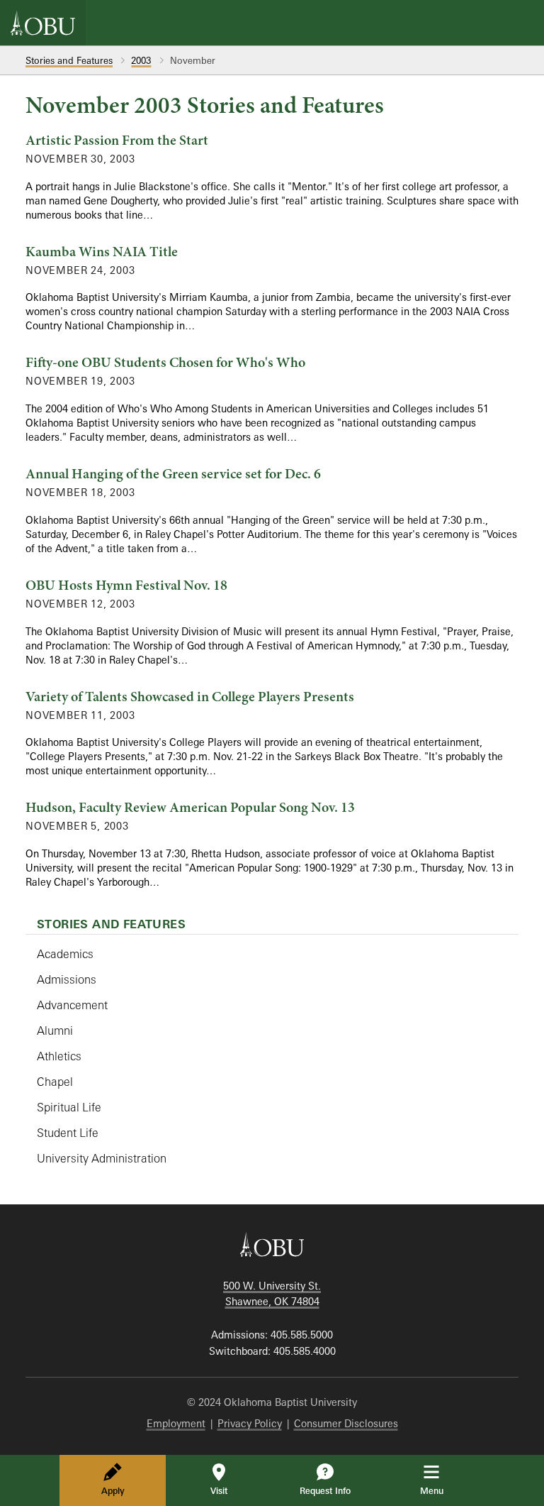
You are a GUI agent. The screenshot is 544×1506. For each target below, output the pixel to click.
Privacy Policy (249, 1423)
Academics (65, 954)
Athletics (59, 1056)
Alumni (55, 1030)
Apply (113, 1490)
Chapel (55, 1081)
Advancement (72, 1005)
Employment (176, 1423)
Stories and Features (69, 60)
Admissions (66, 979)
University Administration (101, 1158)
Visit (218, 1490)
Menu (441, 1490)
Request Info (325, 1490)
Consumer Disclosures (346, 1423)
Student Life (67, 1133)
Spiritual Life (69, 1107)
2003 (141, 60)
